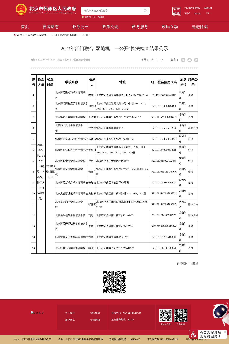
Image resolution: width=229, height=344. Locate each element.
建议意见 (70, 320)
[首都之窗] (176, 8)
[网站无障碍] (208, 331)
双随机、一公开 (48, 35)
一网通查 (100, 17)
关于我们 (70, 313)
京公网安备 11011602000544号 (163, 339)
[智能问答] (220, 304)
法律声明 (95, 320)
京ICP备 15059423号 (196, 339)
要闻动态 (51, 27)
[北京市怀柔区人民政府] (46, 5)
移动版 (197, 13)
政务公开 (80, 27)
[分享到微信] (183, 60)
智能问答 (208, 8)
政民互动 (170, 27)
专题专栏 (30, 35)
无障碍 (187, 13)
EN (207, 13)
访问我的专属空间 (192, 8)
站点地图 (95, 313)
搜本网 (88, 17)
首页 (25, 27)
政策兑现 (110, 27)
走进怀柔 (200, 27)
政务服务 (140, 27)
